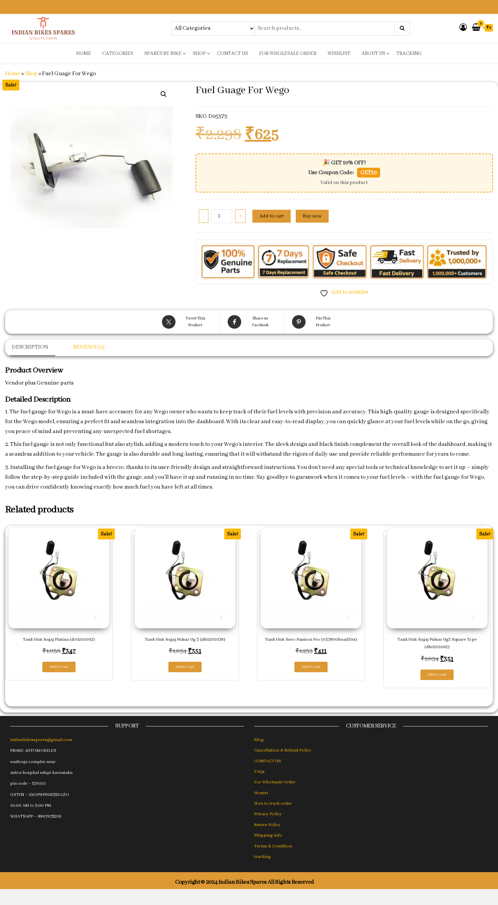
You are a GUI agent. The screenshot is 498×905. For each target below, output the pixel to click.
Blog (259, 740)
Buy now (312, 216)
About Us (373, 53)
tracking (409, 53)
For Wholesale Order (287, 53)
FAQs (259, 772)
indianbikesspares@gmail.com (41, 740)
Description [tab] (30, 347)
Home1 (261, 793)
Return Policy (267, 825)
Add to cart (272, 216)
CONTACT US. (268, 761)
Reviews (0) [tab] (88, 347)
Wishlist (339, 53)
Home (12, 73)
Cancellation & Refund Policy (282, 750)
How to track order (273, 803)
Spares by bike (163, 53)
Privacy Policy (268, 814)
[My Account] (463, 28)
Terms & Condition (273, 846)
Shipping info (268, 835)
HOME (83, 53)
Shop (199, 53)
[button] (164, 94)
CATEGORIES (117, 53)
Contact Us (232, 53)
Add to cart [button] (58, 666)
